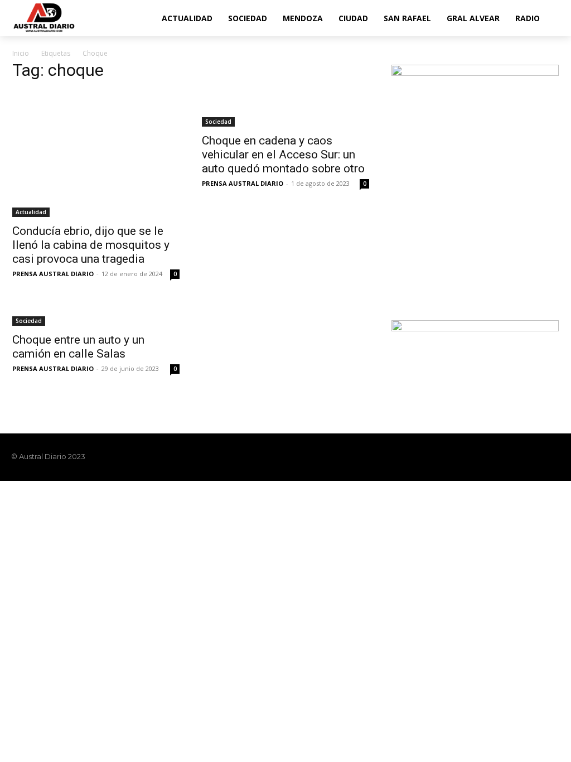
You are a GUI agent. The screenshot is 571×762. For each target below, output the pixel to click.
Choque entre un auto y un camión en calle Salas (78, 346)
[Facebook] (496, 457)
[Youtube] (553, 457)
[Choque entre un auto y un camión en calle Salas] (96, 314)
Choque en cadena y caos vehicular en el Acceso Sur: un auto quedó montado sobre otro (283, 154)
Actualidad (31, 212)
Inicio (20, 53)
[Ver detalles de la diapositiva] (475, 182)
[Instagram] (515, 457)
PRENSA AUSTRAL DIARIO (53, 273)
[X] (534, 457)
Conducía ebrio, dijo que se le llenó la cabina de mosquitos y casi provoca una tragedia (91, 245)
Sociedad (218, 122)
